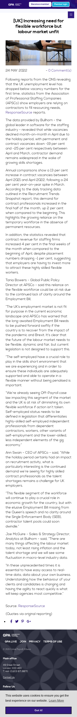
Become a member (40, 4)
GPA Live (11, 641)
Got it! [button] (39, 710)
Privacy (35, 641)
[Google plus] (29, 621)
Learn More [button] (56, 700)
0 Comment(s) (59, 70)
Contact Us (9, 677)
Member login (60, 4)
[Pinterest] (22, 621)
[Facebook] (11, 621)
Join (23, 641)
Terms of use (52, 641)
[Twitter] (17, 621)
